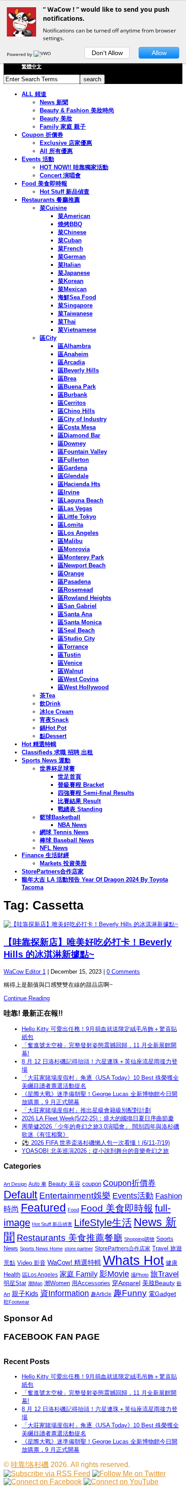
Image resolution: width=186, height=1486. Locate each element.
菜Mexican (72, 289)
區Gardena (72, 467)
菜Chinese (72, 232)
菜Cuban (70, 240)
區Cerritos (72, 402)
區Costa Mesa (77, 427)
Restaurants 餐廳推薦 (51, 199)
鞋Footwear (16, 1302)
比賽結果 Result (79, 801)
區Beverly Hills (78, 370)
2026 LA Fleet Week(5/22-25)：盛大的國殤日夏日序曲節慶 (98, 1118)
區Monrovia (74, 549)
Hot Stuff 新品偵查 (64, 191)
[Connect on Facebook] (43, 1482)
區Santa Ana (75, 614)
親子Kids (25, 1293)
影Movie (114, 1273)
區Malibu (70, 541)
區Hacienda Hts (79, 484)
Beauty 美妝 (56, 118)
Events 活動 (38, 159)
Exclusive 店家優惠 (66, 142)
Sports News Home (41, 1248)
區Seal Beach (76, 630)
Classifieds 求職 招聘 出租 (57, 752)
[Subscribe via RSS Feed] (47, 1473)
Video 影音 (31, 1262)
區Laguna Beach (80, 500)
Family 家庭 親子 (63, 126)
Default (20, 1195)
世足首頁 (69, 776)
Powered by (20, 54)
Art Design (15, 1184)
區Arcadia (71, 362)
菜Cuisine (53, 207)
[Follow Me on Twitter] (129, 1473)
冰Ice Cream (57, 711)
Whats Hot (133, 1260)
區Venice (70, 662)
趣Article (101, 1294)
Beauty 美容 (64, 1183)
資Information (64, 1293)
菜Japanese (74, 272)
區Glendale (73, 476)
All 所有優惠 (56, 151)
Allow (159, 52)
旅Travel (164, 1273)
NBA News (72, 825)
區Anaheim (73, 354)
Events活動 (132, 1195)
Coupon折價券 (129, 1183)
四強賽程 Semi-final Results (96, 792)
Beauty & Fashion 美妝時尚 (77, 110)
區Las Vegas (75, 508)
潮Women (57, 1283)
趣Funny (130, 1293)
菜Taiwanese (75, 313)
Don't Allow (107, 52)
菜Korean (71, 281)
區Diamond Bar (79, 435)
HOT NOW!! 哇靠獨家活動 (74, 167)
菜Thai (67, 321)
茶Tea (47, 695)
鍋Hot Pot (53, 727)
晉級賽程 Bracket (81, 784)
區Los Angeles (78, 532)
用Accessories (91, 1283)
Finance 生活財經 (45, 855)
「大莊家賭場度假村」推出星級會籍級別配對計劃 (86, 1110)
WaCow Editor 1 (25, 971)
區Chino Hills (76, 411)
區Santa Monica (80, 622)
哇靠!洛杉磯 (30, 1464)
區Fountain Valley (82, 451)
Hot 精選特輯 (39, 744)
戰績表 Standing (80, 809)
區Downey (72, 443)
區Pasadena (74, 581)
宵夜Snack (54, 719)
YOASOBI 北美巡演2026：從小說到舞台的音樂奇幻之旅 (95, 1150)
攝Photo (140, 1274)
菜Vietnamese (77, 329)
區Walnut (70, 671)
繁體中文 (32, 66)
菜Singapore (75, 305)
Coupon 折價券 (42, 134)
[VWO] (42, 54)
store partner (79, 1248)
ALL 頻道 (34, 94)
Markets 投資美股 (63, 863)
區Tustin (69, 654)
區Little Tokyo (77, 516)
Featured (43, 1208)
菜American (74, 216)
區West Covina (78, 679)
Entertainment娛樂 (75, 1195)
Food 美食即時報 (44, 183)
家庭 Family (79, 1274)
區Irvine (68, 492)
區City (48, 337)
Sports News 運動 (46, 760)
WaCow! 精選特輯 (74, 1262)
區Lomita (70, 524)
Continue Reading (27, 998)
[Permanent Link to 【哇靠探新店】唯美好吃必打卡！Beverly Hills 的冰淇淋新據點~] (93, 924)
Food (73, 1209)
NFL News (54, 848)
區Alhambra (74, 346)
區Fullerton (73, 459)
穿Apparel (126, 1282)
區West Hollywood (83, 687)
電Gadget (162, 1293)
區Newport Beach (82, 565)
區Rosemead (75, 589)
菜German (72, 256)
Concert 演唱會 (60, 175)
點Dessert (53, 736)
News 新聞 (54, 102)
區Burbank (72, 394)
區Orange (71, 573)
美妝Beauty (158, 1282)
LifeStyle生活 (103, 1222)
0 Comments (123, 971)
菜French (70, 248)
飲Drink (50, 703)
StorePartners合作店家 (53, 871)
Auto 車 (37, 1184)
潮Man (35, 1283)
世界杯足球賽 (57, 768)
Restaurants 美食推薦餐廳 (69, 1238)
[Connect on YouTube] (121, 1482)
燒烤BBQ (70, 224)
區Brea (67, 378)
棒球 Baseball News (67, 840)
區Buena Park (77, 386)
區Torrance (73, 646)
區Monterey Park (81, 557)
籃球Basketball (60, 817)
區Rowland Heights (84, 597)
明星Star (15, 1283)
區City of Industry (82, 419)
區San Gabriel (77, 606)
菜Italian (69, 264)
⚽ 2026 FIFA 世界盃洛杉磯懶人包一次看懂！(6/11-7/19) (96, 1142)
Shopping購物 (139, 1239)
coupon (91, 1183)
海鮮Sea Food (77, 297)
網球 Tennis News (64, 832)
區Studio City (76, 638)
